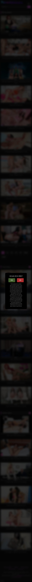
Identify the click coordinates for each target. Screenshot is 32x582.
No (20, 280)
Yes (11, 280)
